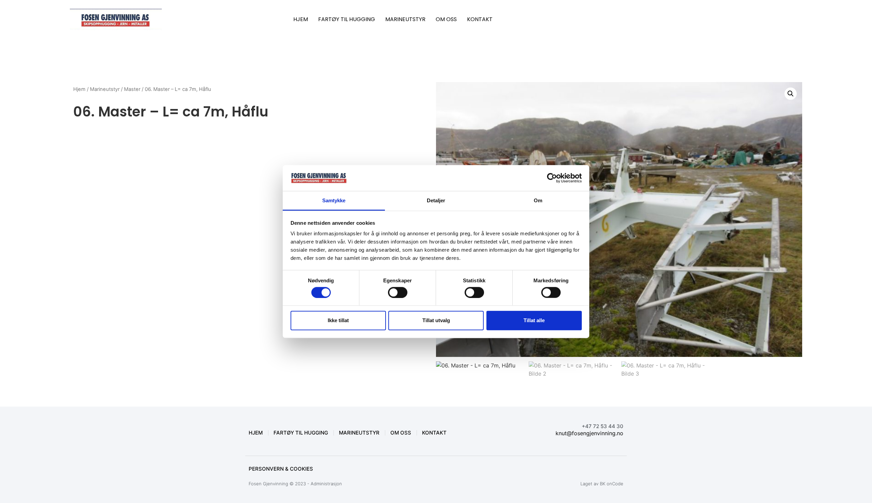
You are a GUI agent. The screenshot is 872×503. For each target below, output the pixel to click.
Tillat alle (534, 320)
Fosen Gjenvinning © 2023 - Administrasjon (295, 483)
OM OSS (446, 19)
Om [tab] (538, 200)
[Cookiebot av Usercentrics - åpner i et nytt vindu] (552, 178)
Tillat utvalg (436, 320)
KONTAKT (480, 19)
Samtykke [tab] (334, 200)
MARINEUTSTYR (405, 19)
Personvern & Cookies (281, 469)
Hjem (79, 89)
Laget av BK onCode (601, 483)
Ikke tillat (338, 320)
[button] (790, 94)
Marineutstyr (105, 89)
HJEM (300, 19)
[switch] (397, 292)
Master (132, 89)
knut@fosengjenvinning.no (589, 433)
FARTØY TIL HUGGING (346, 19)
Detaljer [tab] (436, 200)
